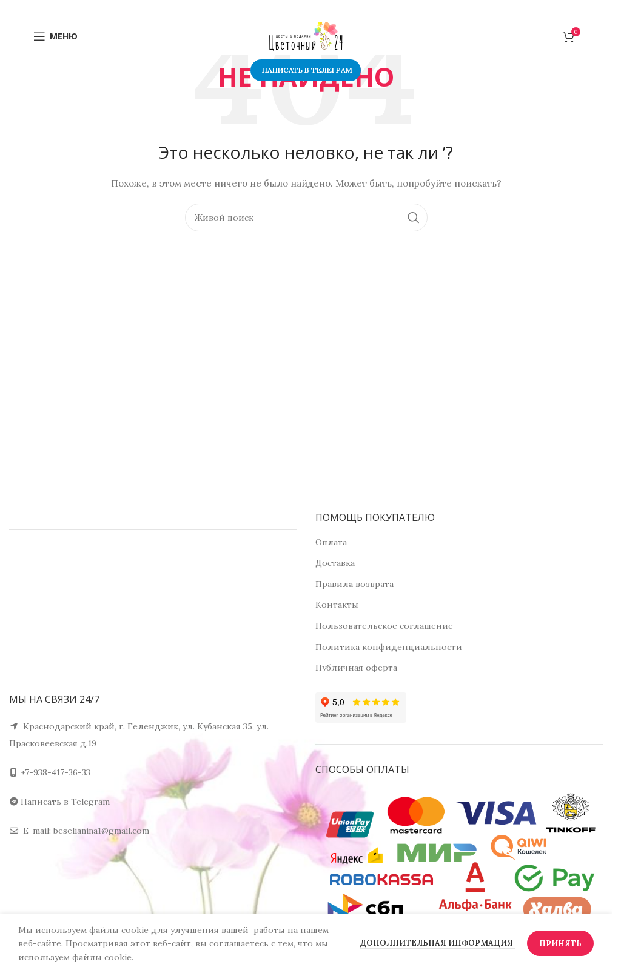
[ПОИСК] (414, 217)
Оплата (331, 542)
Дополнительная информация (437, 943)
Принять (560, 943)
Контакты (336, 604)
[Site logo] (306, 35)
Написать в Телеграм (307, 70)
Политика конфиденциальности (388, 647)
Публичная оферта (356, 667)
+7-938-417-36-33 (55, 772)
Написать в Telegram (65, 801)
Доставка (335, 562)
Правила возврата (354, 584)
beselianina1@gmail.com (101, 830)
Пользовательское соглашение (384, 625)
